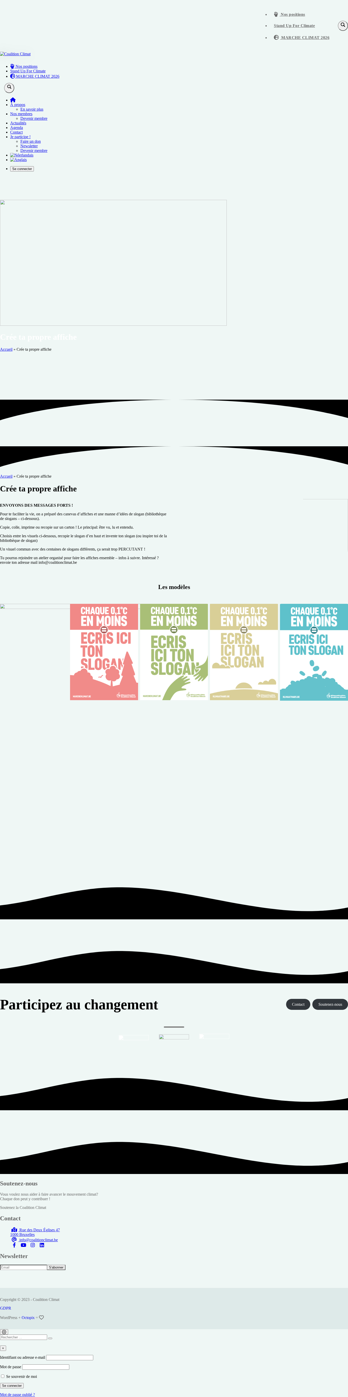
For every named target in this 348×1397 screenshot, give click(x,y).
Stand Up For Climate (294, 25)
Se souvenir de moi (21, 1376)
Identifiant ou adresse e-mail (22, 1357)
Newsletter (29, 146)
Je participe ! (20, 137)
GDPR (5, 1308)
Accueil (6, 349)
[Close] (4, 1332)
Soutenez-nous (330, 1004)
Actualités (18, 123)
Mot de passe (10, 1367)
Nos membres (21, 114)
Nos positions (292, 14)
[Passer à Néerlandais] (21, 155)
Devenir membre (33, 118)
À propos (17, 104)
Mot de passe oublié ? (17, 1394)
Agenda (16, 127)
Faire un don (30, 141)
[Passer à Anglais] (18, 160)
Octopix (28, 1317)
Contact (16, 132)
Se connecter (22, 169)
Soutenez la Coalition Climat (23, 1207)
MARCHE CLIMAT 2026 (305, 37)
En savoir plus (31, 109)
